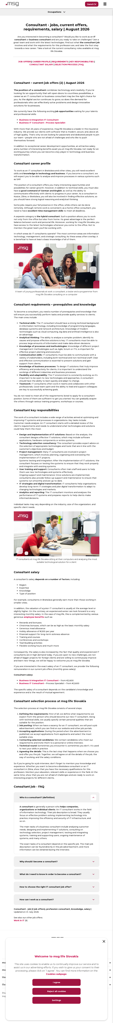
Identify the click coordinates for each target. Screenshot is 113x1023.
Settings (56, 1000)
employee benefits (34, 617)
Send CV (91, 4)
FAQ (81, 64)
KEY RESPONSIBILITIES (82, 61)
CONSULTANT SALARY (41, 64)
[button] (56, 797)
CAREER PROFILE (41, 61)
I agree (56, 982)
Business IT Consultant (31, 683)
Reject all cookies (56, 991)
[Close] (103, 941)
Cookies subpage (56, 973)
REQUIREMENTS (60, 61)
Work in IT (19, 920)
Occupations (55, 12)
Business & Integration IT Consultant (39, 119)
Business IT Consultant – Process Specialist (42, 122)
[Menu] (104, 4)
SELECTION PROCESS (66, 64)
